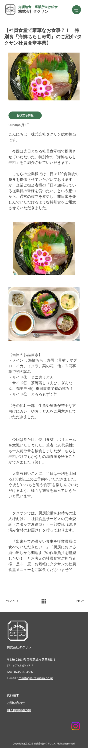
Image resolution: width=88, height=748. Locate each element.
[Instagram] (75, 726)
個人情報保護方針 (19, 710)
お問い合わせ (16, 702)
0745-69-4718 (24, 665)
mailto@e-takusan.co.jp (36, 678)
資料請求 (13, 695)
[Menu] (76, 9)
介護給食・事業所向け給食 (38, 7)
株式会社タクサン (33, 11)
